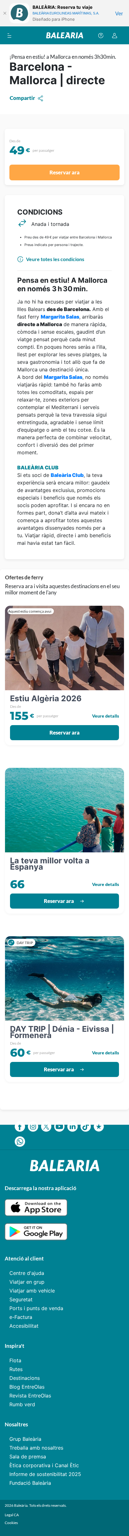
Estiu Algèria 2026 (46, 698)
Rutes (16, 1369)
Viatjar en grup (26, 1282)
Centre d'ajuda (26, 1273)
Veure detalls (105, 716)
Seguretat (21, 1299)
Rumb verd (22, 1404)
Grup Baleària (25, 1439)
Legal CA (12, 1514)
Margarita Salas (60, 317)
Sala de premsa (27, 1456)
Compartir (22, 98)
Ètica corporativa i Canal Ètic (44, 1465)
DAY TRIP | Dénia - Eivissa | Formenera (62, 1032)
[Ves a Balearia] (64, 35)
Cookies (11, 1522)
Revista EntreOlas (30, 1395)
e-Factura (20, 1317)
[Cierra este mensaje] (5, 13)
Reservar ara (64, 172)
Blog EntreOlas (26, 1387)
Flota (15, 1360)
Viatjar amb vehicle (32, 1290)
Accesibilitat (24, 1326)
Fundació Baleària (30, 1483)
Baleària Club (67, 475)
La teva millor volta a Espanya (50, 863)
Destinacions (24, 1378)
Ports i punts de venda (36, 1308)
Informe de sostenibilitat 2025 (45, 1474)
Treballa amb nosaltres (36, 1448)
